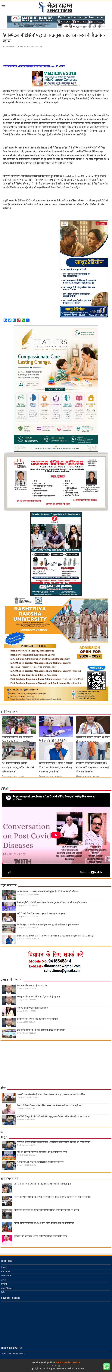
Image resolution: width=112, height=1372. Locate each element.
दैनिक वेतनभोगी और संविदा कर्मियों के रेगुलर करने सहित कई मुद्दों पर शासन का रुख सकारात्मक (52, 1197)
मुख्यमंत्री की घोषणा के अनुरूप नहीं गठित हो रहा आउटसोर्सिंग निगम (40, 1236)
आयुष (3, 1280)
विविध (3, 1292)
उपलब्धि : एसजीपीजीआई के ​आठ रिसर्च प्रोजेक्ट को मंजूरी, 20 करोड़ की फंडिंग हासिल (51, 1094)
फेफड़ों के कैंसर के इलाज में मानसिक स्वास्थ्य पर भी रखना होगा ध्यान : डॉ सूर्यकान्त (49, 1105)
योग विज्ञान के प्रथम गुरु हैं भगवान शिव (32, 986)
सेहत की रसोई (6, 1288)
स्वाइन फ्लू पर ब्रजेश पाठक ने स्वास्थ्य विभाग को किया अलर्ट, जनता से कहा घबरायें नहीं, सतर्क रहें (56, 767)
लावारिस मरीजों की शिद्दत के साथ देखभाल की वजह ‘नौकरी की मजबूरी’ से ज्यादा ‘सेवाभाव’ (93, 767)
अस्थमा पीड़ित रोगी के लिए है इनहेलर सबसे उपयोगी (37, 1019)
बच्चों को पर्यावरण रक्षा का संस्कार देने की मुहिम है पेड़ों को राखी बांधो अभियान (17, 741)
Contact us (6, 1276)
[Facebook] (52, 1365)
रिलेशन (4, 1284)
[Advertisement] (46, 56)
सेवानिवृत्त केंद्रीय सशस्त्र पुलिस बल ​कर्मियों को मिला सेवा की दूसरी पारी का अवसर (46, 1210)
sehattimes (10, 46)
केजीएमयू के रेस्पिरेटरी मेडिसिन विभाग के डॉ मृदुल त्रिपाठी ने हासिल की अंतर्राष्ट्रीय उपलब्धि (52, 903)
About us (5, 1271)
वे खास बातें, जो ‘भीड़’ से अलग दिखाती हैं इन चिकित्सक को (40, 1162)
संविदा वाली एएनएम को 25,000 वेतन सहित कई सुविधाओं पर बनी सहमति (44, 1223)
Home (4, 1267)
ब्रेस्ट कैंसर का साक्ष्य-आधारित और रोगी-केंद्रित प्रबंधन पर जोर (41, 1030)
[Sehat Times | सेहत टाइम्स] (56, 7)
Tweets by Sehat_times (12, 1354)
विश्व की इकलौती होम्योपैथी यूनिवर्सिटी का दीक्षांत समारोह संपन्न (42, 1152)
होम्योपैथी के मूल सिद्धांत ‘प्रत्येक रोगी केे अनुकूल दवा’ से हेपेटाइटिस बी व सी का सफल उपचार (53, 1116)
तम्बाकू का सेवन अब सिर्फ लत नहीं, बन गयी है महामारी (38, 997)
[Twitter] (56, 1365)
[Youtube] (59, 1365)
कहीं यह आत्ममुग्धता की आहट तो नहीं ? (32, 1008)
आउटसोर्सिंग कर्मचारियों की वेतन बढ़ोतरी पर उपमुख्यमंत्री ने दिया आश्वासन (43, 1184)
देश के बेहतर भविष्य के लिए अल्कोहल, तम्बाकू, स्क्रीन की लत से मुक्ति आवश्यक (18, 767)
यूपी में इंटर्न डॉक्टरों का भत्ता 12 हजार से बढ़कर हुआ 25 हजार (93, 739)
